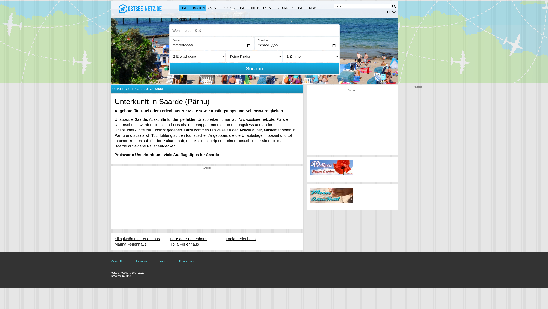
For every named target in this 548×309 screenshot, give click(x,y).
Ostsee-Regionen (221, 8)
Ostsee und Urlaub (278, 8)
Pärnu (144, 89)
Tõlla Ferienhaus (184, 244)
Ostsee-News (307, 8)
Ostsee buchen (193, 8)
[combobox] (254, 30)
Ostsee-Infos (249, 8)
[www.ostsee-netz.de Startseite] (141, 8)
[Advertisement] (207, 199)
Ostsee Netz (118, 261)
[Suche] (394, 6)
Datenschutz (186, 261)
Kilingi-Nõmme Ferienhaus (137, 239)
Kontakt (164, 261)
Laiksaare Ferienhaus (188, 239)
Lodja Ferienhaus (241, 239)
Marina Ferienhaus (131, 244)
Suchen (254, 68)
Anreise (177, 40)
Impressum (142, 261)
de (389, 12)
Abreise (263, 40)
